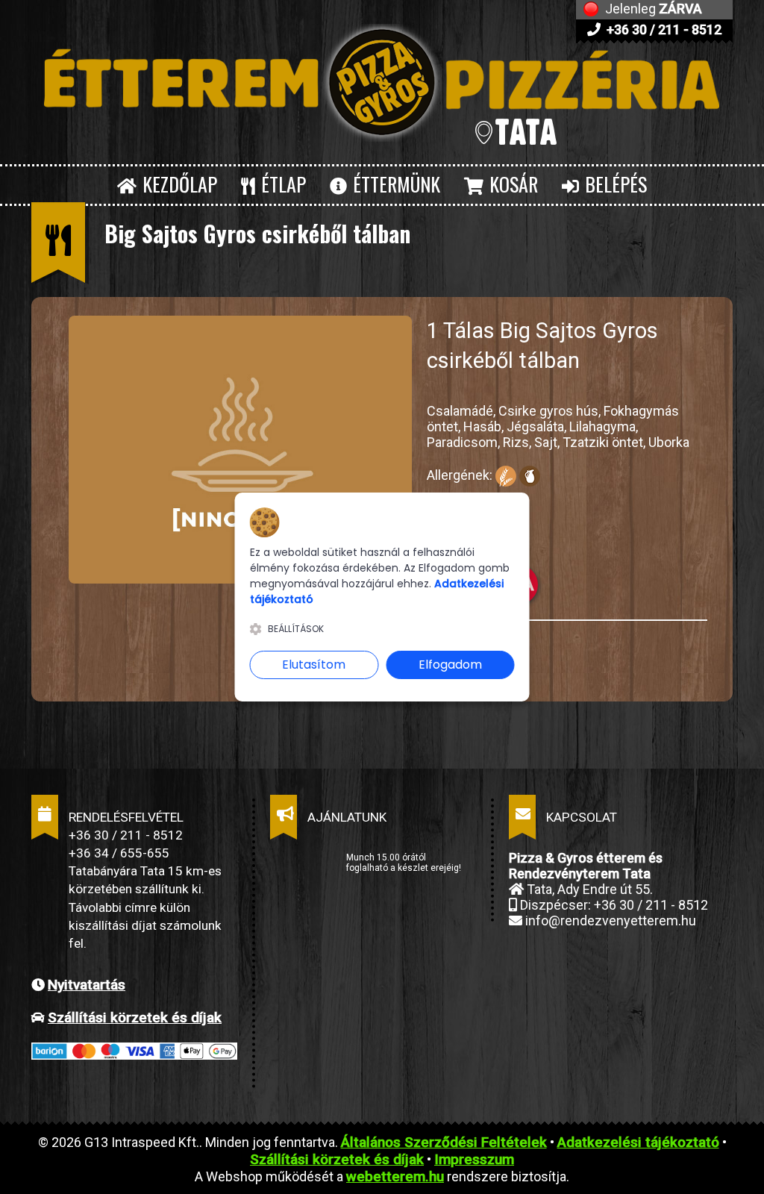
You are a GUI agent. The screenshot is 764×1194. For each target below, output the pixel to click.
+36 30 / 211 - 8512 (662, 29)
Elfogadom (450, 664)
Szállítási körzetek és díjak (135, 1017)
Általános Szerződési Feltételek (444, 1142)
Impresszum (474, 1159)
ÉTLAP (281, 184)
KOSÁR (511, 184)
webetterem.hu (395, 1176)
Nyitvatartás (86, 984)
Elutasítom (313, 664)
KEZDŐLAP (177, 184)
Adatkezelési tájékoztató (638, 1142)
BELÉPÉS (613, 184)
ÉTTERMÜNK (394, 184)
